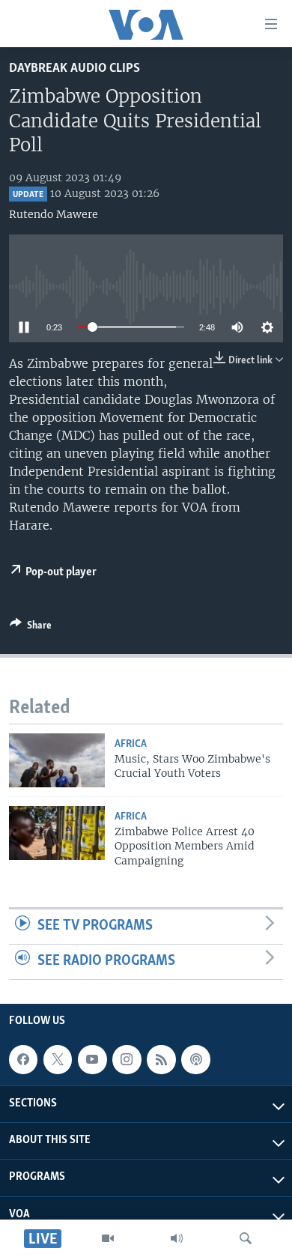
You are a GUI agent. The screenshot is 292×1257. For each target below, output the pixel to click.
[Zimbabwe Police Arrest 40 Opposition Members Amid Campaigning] (57, 833)
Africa (131, 744)
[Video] (107, 1238)
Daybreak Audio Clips (74, 68)
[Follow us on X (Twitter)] (57, 1059)
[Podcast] (195, 1059)
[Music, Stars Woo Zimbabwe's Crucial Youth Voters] (57, 760)
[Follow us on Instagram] (126, 1059)
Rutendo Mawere (53, 214)
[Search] (245, 1238)
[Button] (31, 628)
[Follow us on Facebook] (23, 1059)
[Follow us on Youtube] (92, 1059)
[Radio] (176, 1238)
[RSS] (161, 1059)
